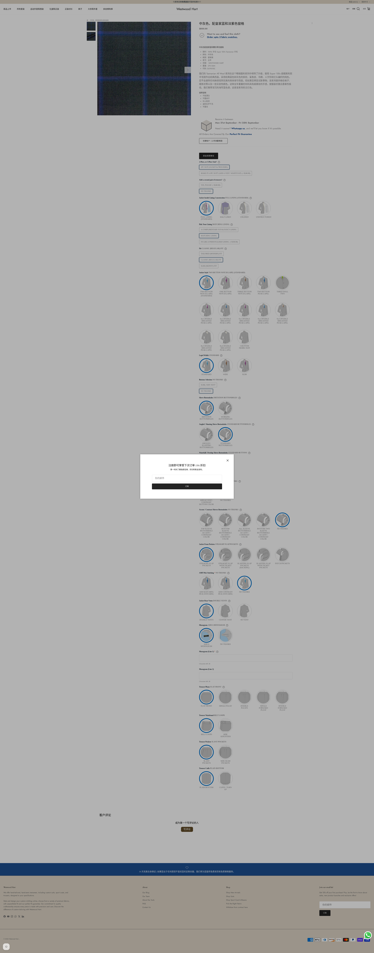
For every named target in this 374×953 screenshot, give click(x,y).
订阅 (187, 486)
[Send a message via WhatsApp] (368, 935)
